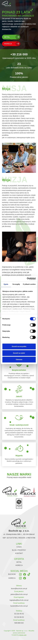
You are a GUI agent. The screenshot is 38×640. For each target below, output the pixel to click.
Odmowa (19, 359)
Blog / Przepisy (19, 550)
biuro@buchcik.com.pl (19, 588)
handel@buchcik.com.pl (19, 606)
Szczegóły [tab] (16, 284)
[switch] (33, 325)
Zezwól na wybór (19, 353)
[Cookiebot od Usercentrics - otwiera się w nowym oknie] (27, 278)
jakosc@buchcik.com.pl (19, 594)
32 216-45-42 (19, 614)
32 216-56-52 (19, 617)
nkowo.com (22, 635)
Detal (7, 37)
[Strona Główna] (6, 4)
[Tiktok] (29, 574)
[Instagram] (20, 574)
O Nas (19, 547)
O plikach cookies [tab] (29, 284)
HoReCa (8, 44)
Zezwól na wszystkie (19, 346)
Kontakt (19, 553)
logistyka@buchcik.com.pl (19, 600)
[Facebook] (24, 574)
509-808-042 (19, 623)
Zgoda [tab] (6, 284)
